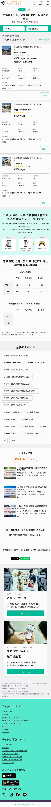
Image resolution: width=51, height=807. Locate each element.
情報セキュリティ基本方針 (12, 759)
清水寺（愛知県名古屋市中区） (15, 405)
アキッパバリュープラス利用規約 (14, 750)
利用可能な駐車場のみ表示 (15, 39)
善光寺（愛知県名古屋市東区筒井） (17, 398)
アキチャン (6, 729)
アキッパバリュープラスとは (12, 723)
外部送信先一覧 (8, 762)
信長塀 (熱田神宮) (10, 433)
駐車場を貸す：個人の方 (11, 717)
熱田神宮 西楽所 (10, 419)
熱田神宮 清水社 (28, 419)
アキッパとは (7, 711)
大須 (13, 440)
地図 (29, 9)
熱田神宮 (43, 426)
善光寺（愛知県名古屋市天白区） (16, 369)
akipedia (5, 732)
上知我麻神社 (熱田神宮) (32, 433)
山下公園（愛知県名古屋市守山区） (17, 377)
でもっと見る (31, 459)
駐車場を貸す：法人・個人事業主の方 (16, 720)
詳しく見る (25, 613)
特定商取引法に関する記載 (12, 756)
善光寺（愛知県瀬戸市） (37, 362)
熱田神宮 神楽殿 (28, 426)
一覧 (21, 9)
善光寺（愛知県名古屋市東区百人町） (18, 384)
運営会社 (5, 726)
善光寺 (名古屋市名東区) (13, 362)
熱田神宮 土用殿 (33, 412)
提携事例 (5, 714)
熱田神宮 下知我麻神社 (12, 412)
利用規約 (5, 747)
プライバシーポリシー (10, 753)
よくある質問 (7, 744)
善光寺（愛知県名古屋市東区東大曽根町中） (20, 391)
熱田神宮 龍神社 (10, 426)
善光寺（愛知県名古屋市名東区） (16, 355)
